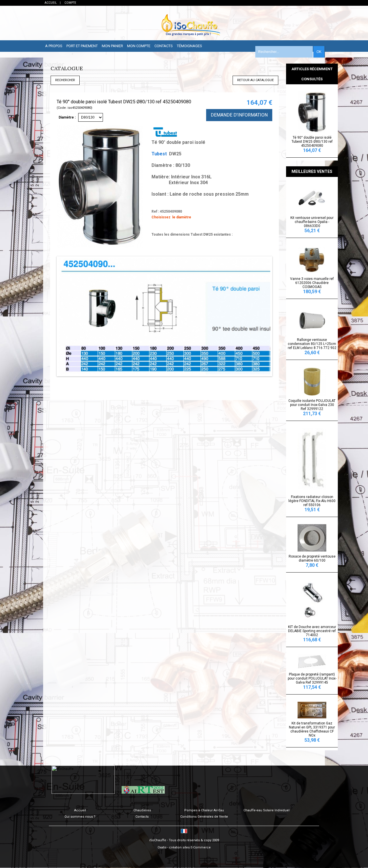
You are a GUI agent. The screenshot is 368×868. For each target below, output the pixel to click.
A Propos (53, 46)
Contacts (163, 46)
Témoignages (189, 46)
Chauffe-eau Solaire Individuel (267, 810)
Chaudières (142, 810)
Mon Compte (138, 46)
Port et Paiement (82, 46)
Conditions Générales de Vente (204, 817)
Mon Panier (112, 46)
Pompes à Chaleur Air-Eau (204, 810)
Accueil (80, 810)
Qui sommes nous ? (79, 817)
